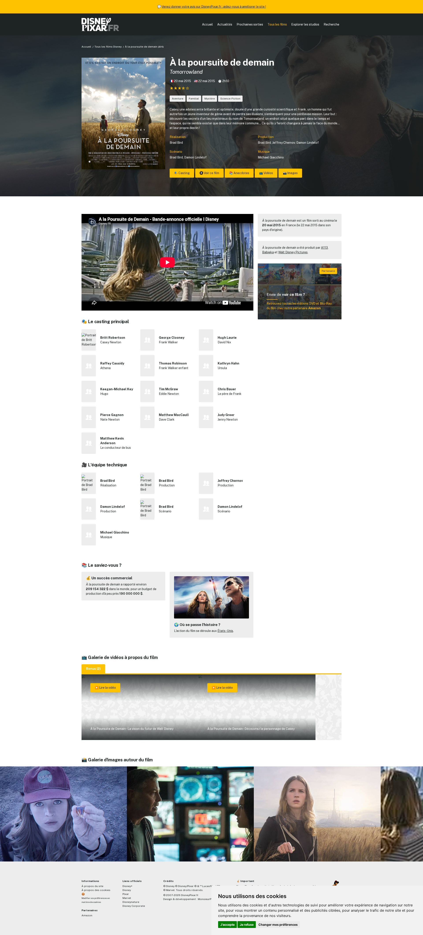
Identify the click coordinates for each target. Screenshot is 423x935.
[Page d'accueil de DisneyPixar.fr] (100, 24)
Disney (126, 890)
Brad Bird (176, 142)
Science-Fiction (230, 98)
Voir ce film (211, 173)
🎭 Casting (182, 173)
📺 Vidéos (266, 173)
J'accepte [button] (227, 924)
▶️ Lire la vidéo (105, 687)
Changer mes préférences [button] (278, 924)
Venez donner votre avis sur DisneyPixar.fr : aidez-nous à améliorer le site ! (214, 6)
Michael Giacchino (271, 157)
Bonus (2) (93, 668)
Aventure (177, 98)
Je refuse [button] (247, 924)
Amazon (87, 915)
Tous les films (277, 24)
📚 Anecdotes (239, 173)
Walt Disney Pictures (293, 252)
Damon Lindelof (307, 142)
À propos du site (92, 886)
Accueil (207, 24)
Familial (194, 98)
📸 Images (290, 173)
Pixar (125, 894)
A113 (324, 247)
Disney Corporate (133, 905)
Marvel (126, 898)
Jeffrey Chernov (283, 142)
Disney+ (127, 886)
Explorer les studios (305, 24)
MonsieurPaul (206, 899)
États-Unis (225, 631)
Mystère (209, 98)
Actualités (224, 24)
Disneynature (130, 902)
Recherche (331, 24)
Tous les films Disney (108, 46)
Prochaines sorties (250, 24)
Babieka (268, 252)
